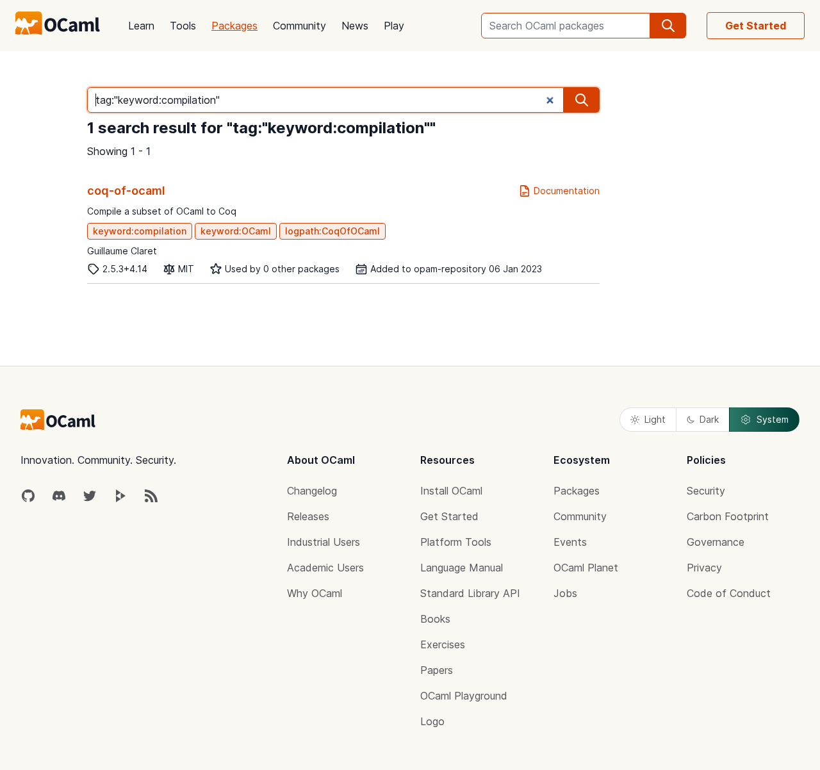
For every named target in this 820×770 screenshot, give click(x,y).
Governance (715, 542)
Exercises (442, 644)
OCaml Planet (586, 567)
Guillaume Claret (122, 250)
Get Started (755, 25)
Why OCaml (314, 593)
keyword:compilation (139, 230)
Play (394, 25)
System (773, 419)
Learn (141, 25)
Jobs (565, 593)
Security (706, 490)
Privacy (704, 567)
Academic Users (325, 567)
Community (299, 25)
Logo (432, 721)
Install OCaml (451, 490)
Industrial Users (323, 542)
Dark (709, 419)
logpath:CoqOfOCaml (332, 230)
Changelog (312, 490)
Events (570, 542)
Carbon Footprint (728, 516)
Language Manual (461, 567)
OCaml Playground (463, 695)
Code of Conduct (729, 593)
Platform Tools (455, 542)
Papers (436, 670)
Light (655, 419)
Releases (308, 516)
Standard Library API (470, 593)
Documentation (567, 190)
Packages (234, 25)
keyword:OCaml (236, 230)
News (354, 25)
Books (435, 618)
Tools (183, 25)
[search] (668, 25)
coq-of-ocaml (126, 190)
